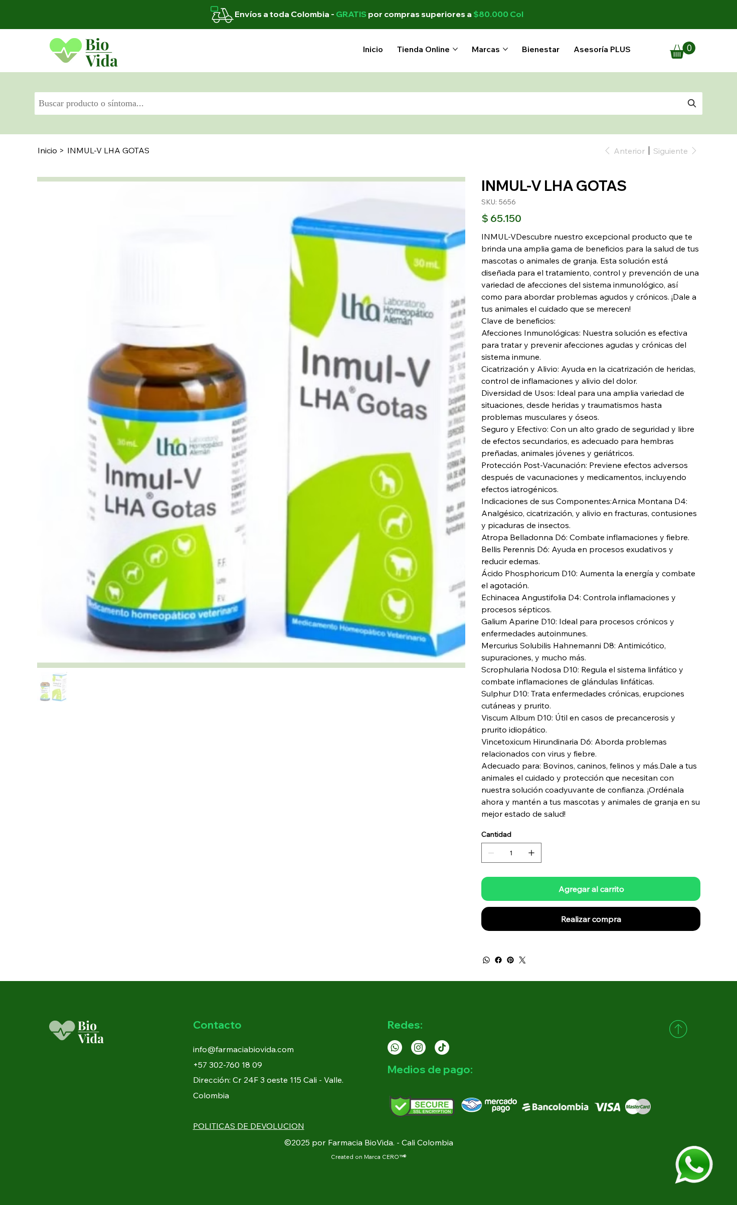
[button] (682, 50)
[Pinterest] (510, 960)
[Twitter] (522, 960)
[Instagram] (418, 1047)
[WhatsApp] (486, 960)
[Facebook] (498, 960)
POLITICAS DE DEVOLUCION (248, 1126)
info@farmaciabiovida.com (243, 1049)
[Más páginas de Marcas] (505, 49)
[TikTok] (442, 1047)
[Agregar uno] (531, 853)
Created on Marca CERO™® (368, 1156)
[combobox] (368, 103)
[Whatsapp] (395, 1047)
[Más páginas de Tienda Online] (455, 49)
